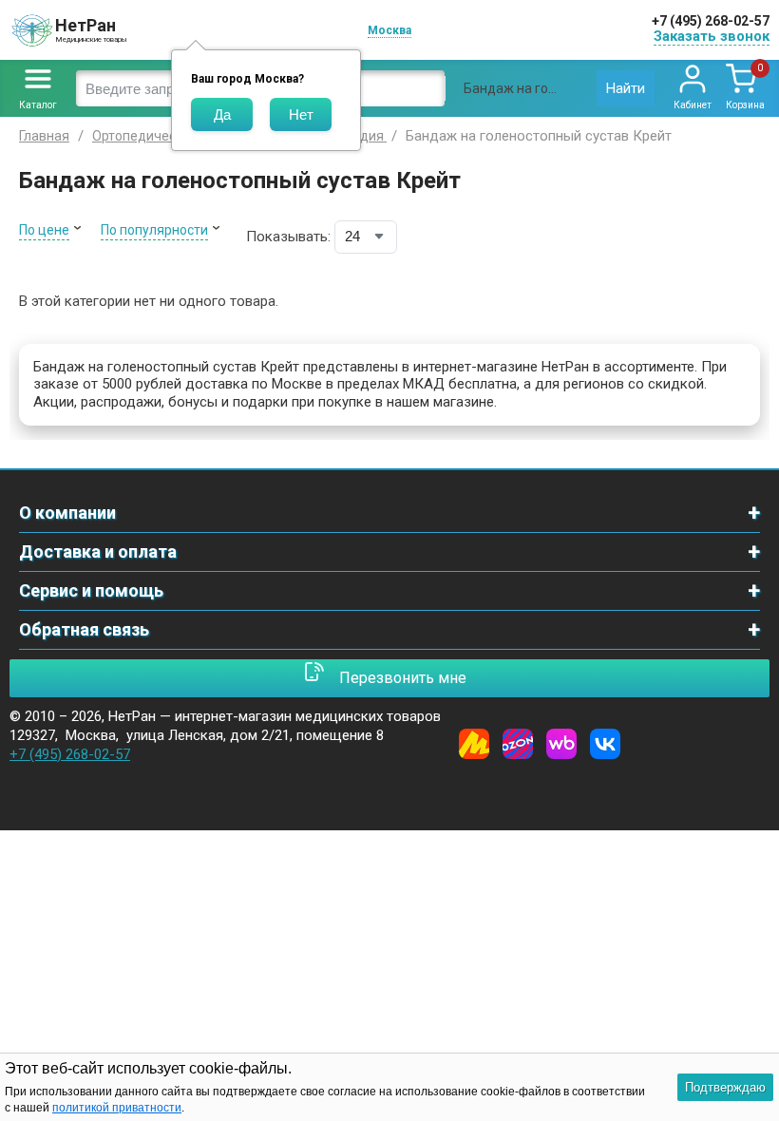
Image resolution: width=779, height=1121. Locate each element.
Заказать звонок (712, 36)
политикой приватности (116, 1107)
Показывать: (288, 236)
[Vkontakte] (605, 744)
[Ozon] (518, 744)
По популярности (154, 230)
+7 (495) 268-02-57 (711, 21)
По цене (44, 230)
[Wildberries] (561, 744)
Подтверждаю (725, 1087)
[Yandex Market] (474, 744)
